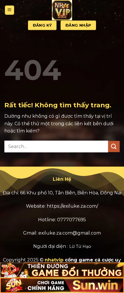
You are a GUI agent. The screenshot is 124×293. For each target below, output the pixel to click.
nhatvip (54, 260)
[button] (9, 10)
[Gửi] (114, 146)
